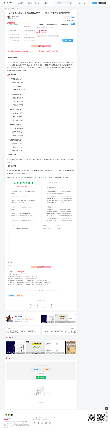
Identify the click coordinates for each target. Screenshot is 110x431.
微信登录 (42, 377)
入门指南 (45, 3)
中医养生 (29, 3)
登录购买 (68, 40)
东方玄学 (21, 3)
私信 (73, 17)
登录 (80, 3)
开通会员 (103, 3)
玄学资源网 (44, 419)
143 (20, 319)
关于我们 (53, 417)
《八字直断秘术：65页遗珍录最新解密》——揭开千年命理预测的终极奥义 (38, 12)
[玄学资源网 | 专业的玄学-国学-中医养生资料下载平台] (9, 415)
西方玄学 (37, 3)
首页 (7, 8)
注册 (83, 3)
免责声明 (41, 417)
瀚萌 (12, 16)
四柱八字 (20, 295)
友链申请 (35, 417)
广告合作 (47, 417)
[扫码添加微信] (106, 416)
